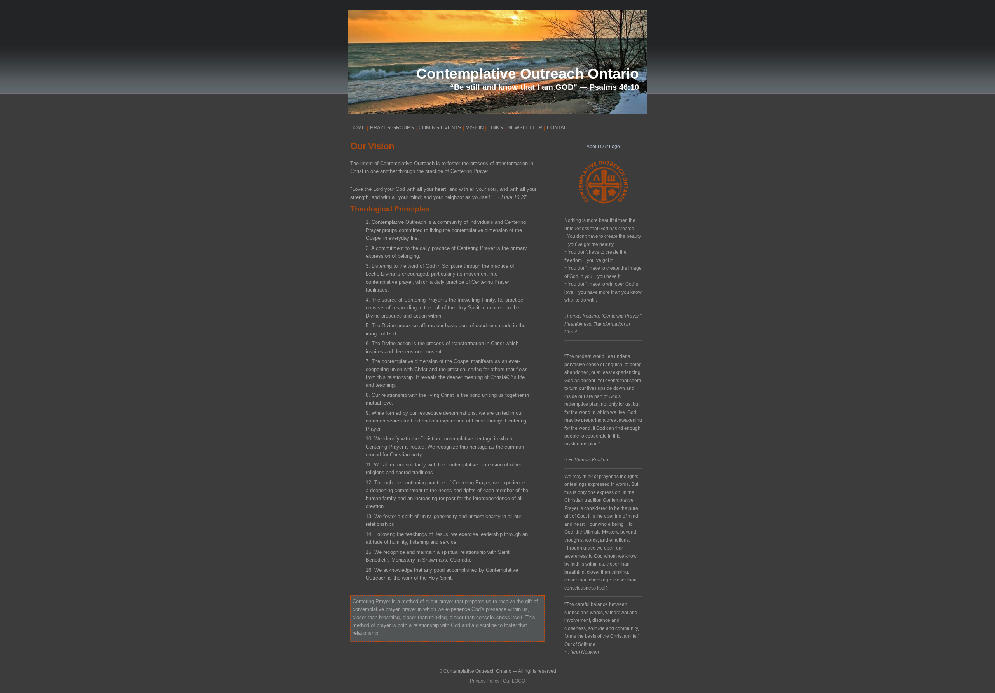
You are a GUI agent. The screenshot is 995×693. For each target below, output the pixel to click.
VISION (475, 128)
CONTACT (559, 128)
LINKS (495, 128)
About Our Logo (603, 146)
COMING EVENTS (440, 128)
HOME (357, 128)
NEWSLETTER (525, 128)
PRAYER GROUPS (392, 128)
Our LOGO (514, 681)
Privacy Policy (484, 681)
